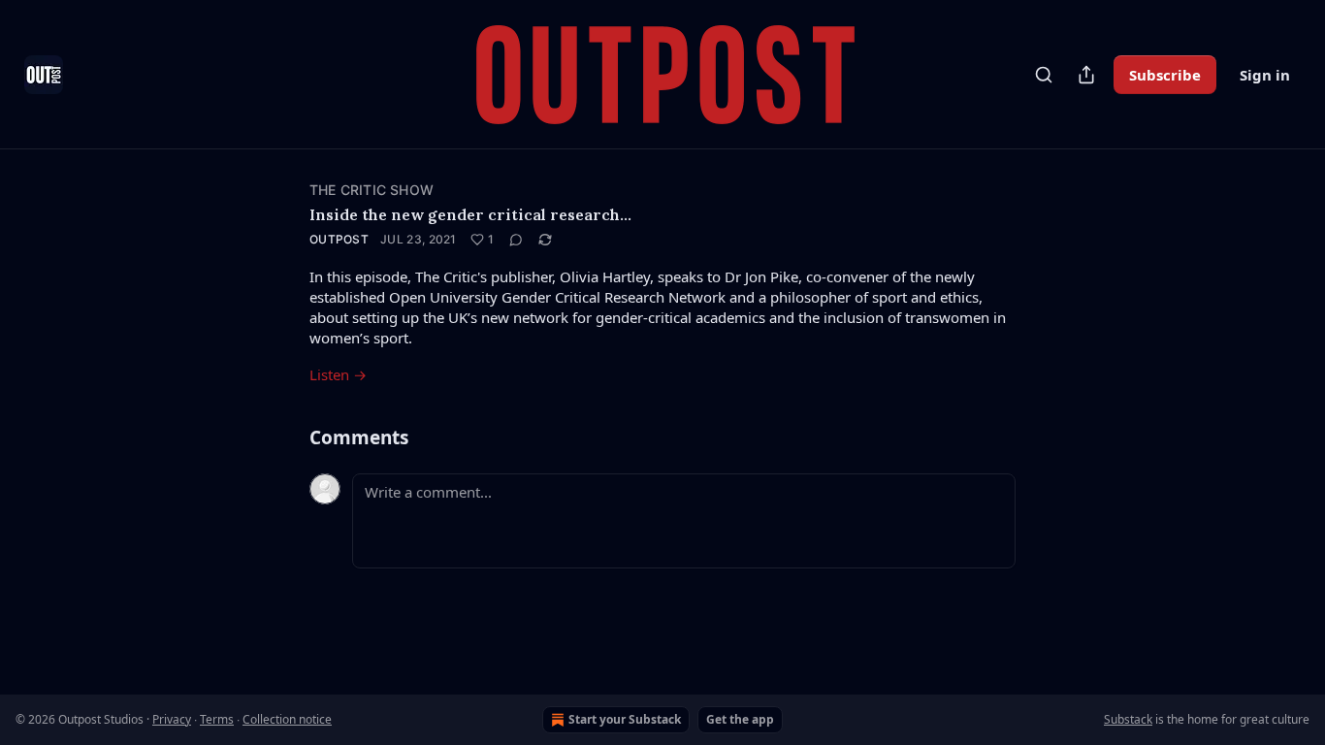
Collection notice (287, 719)
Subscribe (1165, 74)
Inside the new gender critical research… (470, 214)
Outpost (339, 239)
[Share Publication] (1086, 74)
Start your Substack (624, 719)
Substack (1128, 719)
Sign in (1265, 74)
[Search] (1043, 74)
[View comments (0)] (516, 239)
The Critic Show (371, 189)
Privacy (171, 719)
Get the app (740, 719)
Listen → (338, 374)
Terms (217, 719)
